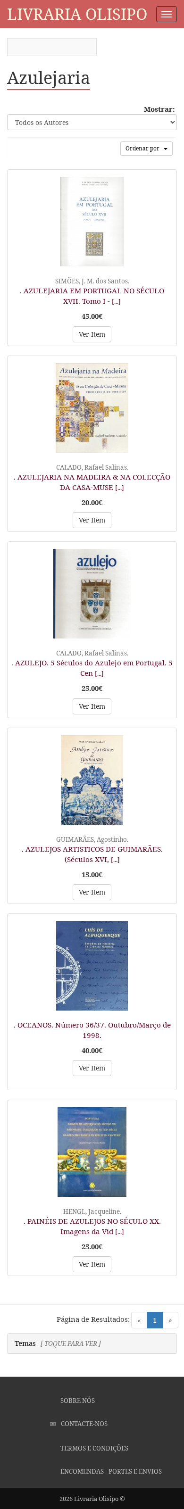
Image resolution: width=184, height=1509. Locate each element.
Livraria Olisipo (77, 14)
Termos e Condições (93, 1448)
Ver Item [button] (92, 334)
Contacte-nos (83, 1423)
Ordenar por (144, 148)
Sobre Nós (77, 1400)
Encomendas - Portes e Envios (110, 1471)
